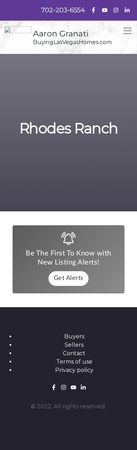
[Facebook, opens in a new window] (54, 387)
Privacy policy (74, 370)
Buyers (74, 336)
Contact (74, 353)
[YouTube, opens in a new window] (74, 387)
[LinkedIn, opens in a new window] (127, 10)
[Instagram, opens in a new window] (116, 10)
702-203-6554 (63, 10)
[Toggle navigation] (127, 30)
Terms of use (74, 361)
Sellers (74, 345)
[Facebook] (93, 10)
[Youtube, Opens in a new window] (104, 10)
